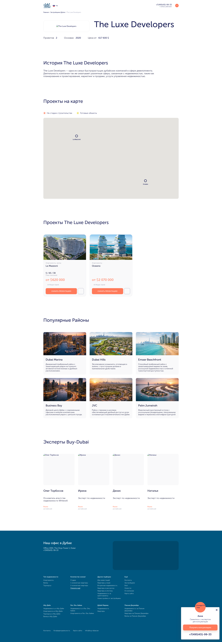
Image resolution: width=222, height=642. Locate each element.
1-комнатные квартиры (79, 583)
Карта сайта (129, 593)
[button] (145, 180)
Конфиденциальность (62, 631)
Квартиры (101, 611)
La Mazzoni (52, 265)
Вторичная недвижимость (107, 585)
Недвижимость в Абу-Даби (53, 609)
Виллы (45, 583)
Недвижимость (103, 609)
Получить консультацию (200, 627)
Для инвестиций (103, 580)
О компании (129, 591)
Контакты (128, 580)
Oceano (96, 265)
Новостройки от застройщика (109, 598)
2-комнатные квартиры (79, 585)
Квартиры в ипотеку (105, 591)
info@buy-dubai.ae (92, 631)
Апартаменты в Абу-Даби (53, 611)
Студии (73, 580)
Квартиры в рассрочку (105, 588)
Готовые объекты (88, 113)
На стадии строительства (59, 113)
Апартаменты (48, 580)
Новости (128, 588)
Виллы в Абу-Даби (50, 616)
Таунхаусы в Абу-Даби (51, 614)
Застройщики (130, 583)
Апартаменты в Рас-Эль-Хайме (82, 613)
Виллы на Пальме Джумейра (135, 616)
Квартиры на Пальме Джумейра (136, 613)
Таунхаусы (47, 585)
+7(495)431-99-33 (50, 550)
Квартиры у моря (103, 583)
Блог (126, 585)
